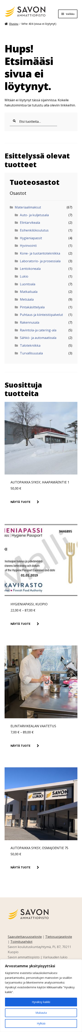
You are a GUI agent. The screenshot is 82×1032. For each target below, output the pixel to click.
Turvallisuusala (31, 353)
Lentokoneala (30, 268)
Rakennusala (29, 322)
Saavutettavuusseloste (25, 937)
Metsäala (27, 299)
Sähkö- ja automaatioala (38, 338)
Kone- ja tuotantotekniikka (40, 253)
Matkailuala (28, 291)
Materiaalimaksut (28, 207)
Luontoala (27, 284)
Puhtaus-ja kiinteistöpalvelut (41, 314)
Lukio (24, 276)
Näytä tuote (20, 502)
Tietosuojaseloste (58, 937)
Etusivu (13, 24)
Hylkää (41, 1023)
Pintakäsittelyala (32, 307)
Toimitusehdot (21, 941)
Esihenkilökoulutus (34, 230)
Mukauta (41, 1013)
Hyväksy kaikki (41, 1002)
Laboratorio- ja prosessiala (40, 261)
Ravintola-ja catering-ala (38, 330)
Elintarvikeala (30, 222)
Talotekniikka (30, 345)
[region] (41, 995)
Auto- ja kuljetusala (34, 215)
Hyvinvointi (28, 245)
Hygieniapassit (31, 238)
